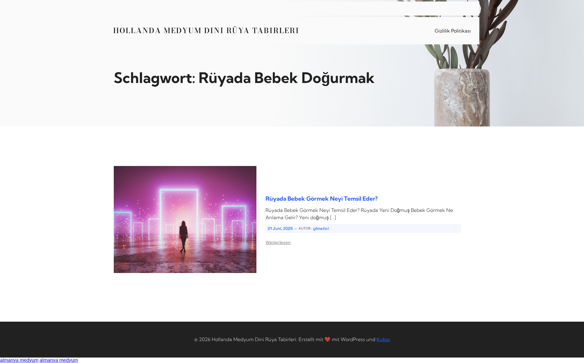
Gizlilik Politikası (453, 31)
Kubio (383, 339)
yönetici (321, 228)
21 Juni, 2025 (280, 228)
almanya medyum (19, 360)
